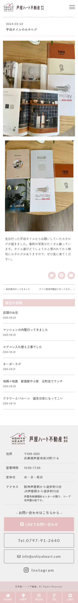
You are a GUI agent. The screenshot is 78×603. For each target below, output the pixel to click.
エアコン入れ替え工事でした (22, 347)
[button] (72, 7)
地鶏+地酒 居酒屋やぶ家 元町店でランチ (33, 381)
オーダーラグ (12, 364)
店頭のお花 (10, 312)
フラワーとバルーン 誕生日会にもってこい (33, 398)
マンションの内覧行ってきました (25, 330)
